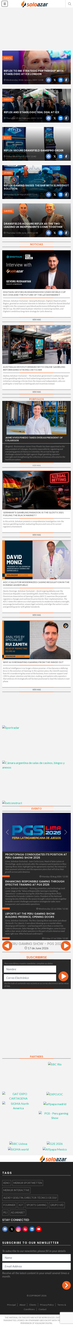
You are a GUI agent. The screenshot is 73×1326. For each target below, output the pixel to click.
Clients (32, 1304)
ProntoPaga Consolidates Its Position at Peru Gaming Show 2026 (36, 856)
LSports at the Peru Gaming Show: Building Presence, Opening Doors (30, 915)
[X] (11, 1229)
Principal (11, 1304)
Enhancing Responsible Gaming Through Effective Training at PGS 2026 (34, 883)
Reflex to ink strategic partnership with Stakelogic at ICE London (33, 72)
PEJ (5, 1212)
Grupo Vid (57, 1204)
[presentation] (7, 946)
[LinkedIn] (32, 1229)
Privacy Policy (47, 1304)
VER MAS (36, 319)
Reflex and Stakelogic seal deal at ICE (31, 112)
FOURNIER (9, 1204)
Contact (42, 1309)
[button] (69, 4)
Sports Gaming (37, 1204)
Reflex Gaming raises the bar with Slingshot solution (36, 187)
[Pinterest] (25, 1229)
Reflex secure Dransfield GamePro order (33, 150)
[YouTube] (38, 1229)
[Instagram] (18, 1229)
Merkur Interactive (16, 1190)
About (22, 1304)
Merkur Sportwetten (27, 1182)
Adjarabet (18, 1212)
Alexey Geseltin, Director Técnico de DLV (30, 1197)
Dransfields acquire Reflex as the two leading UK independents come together (33, 225)
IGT (21, 1204)
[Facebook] (5, 1229)
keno (6, 1182)
